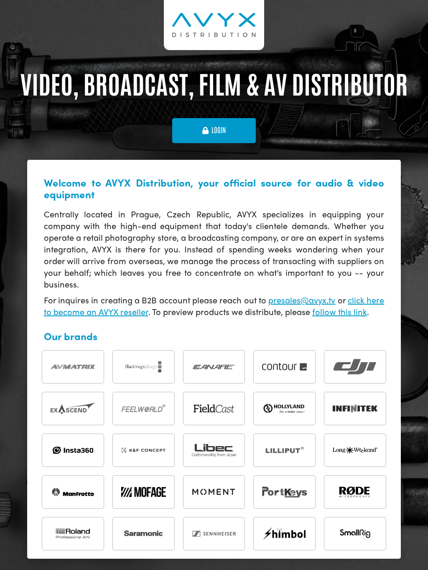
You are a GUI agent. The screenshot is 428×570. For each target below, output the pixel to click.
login (218, 130)
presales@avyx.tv (301, 300)
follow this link (339, 311)
